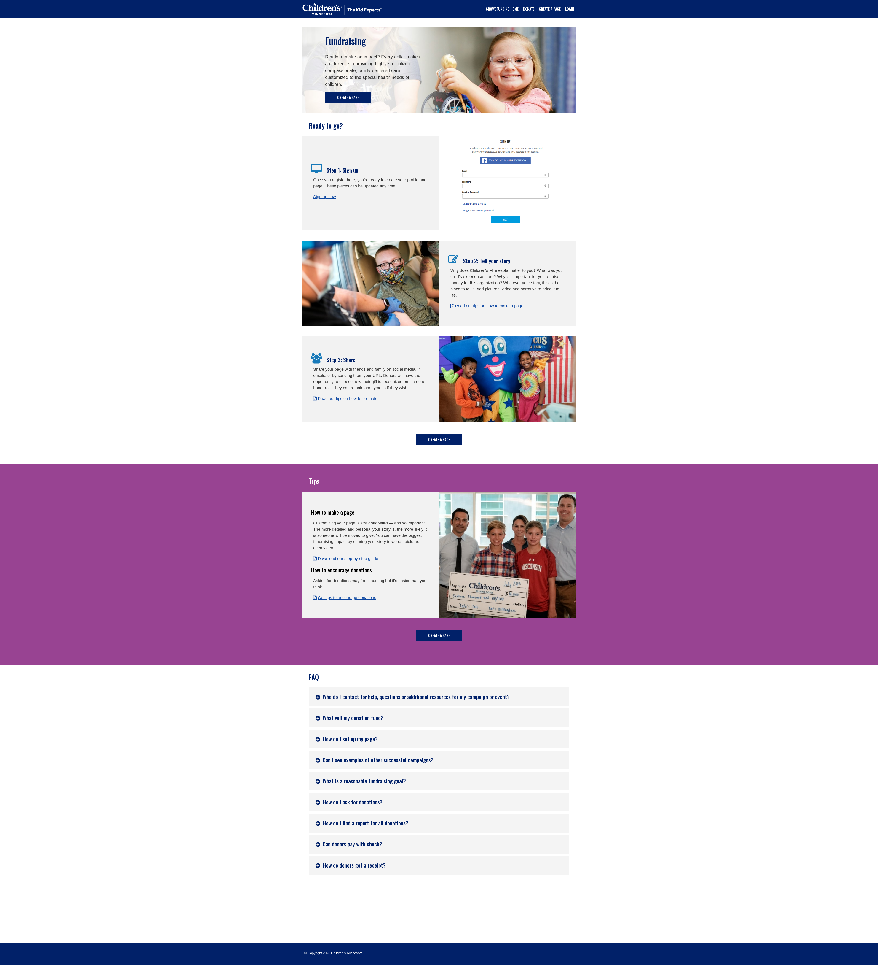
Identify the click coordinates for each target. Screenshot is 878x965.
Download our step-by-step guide (348, 558)
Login (569, 9)
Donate (528, 9)
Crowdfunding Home (502, 9)
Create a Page (550, 9)
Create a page (348, 97)
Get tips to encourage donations (347, 597)
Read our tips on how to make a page (489, 306)
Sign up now (324, 197)
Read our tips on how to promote (347, 398)
